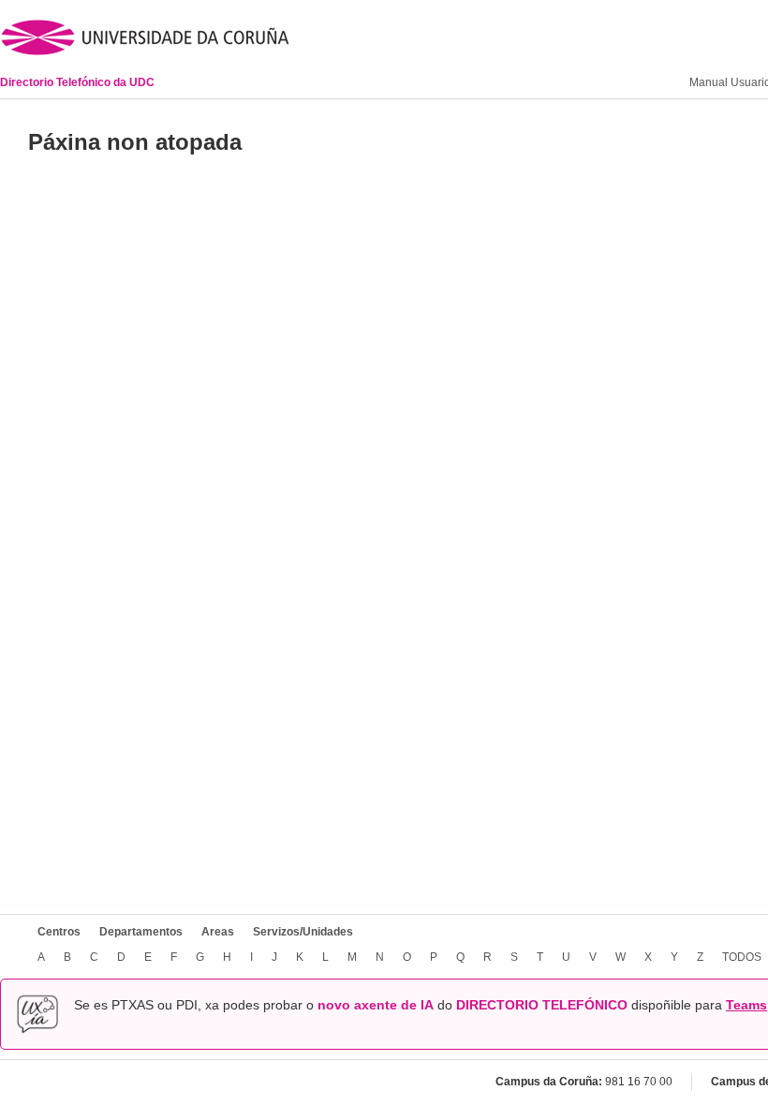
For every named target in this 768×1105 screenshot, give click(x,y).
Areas (217, 931)
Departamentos (141, 931)
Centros (59, 931)
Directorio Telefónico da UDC (77, 82)
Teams (746, 1004)
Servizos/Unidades (303, 931)
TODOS (741, 957)
